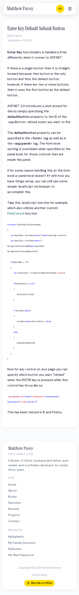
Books (12, 496)
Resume (13, 509)
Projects (14, 515)
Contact (14, 521)
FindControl (15, 213)
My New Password (20, 555)
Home (12, 484)
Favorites (14, 503)
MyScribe (14, 549)
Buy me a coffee (41, 583)
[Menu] (70, 9)
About (12, 490)
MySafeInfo (16, 537)
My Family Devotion (22, 543)
